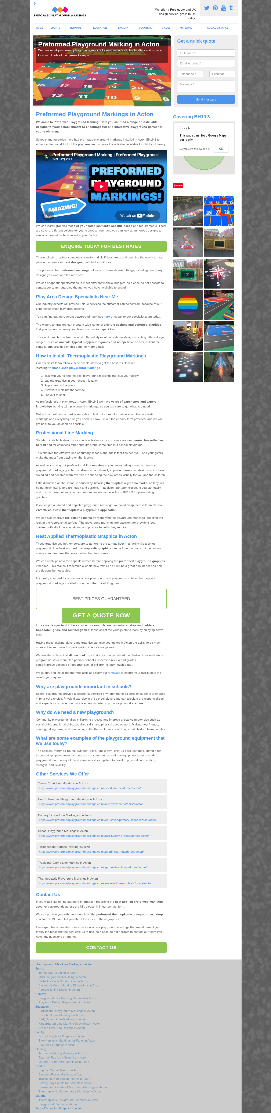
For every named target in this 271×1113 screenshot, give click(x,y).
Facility (123, 27)
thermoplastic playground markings (74, 368)
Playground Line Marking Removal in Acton (67, 998)
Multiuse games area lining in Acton (62, 977)
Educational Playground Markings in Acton (67, 1011)
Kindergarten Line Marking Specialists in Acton (70, 1023)
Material (186, 27)
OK (221, 149)
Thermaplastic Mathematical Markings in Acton (70, 1091)
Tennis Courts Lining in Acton (58, 972)
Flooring (145, 27)
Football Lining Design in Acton (59, 989)
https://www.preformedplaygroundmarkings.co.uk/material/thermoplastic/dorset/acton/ (96, 883)
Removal (76, 27)
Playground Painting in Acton (58, 1104)
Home (39, 27)
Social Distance (217, 27)
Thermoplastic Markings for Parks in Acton (67, 1040)
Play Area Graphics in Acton (57, 1044)
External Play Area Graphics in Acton (63, 1057)
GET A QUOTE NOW (101, 615)
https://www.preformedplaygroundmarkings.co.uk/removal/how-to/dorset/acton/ (91, 804)
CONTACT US (101, 947)
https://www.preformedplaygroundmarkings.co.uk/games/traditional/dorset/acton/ (93, 867)
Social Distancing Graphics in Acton (59, 1108)
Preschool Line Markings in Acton (61, 1015)
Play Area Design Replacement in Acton (65, 1002)
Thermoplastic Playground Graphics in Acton (68, 1100)
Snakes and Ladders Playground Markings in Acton (73, 1087)
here (107, 316)
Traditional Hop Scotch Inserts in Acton (64, 1078)
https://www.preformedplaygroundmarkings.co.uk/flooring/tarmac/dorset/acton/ (91, 851)
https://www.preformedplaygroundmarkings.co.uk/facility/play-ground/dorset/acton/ (94, 835)
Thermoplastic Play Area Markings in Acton (64, 964)
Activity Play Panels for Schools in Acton (65, 1083)
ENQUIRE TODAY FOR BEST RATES (101, 246)
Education (100, 27)
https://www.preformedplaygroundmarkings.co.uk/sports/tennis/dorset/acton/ (90, 788)
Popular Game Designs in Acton (60, 1070)
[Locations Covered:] (35, 3)
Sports (55, 27)
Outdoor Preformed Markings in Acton (64, 1061)
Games (166, 27)
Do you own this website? (195, 149)
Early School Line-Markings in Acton (63, 1019)
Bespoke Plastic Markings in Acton (61, 1074)
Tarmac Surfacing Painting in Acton (62, 1053)
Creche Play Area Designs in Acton (62, 1027)
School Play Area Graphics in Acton (62, 1036)
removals (114, 672)
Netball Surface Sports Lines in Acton (63, 981)
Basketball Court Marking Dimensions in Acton (69, 985)
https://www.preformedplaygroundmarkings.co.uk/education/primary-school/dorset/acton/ (98, 820)
